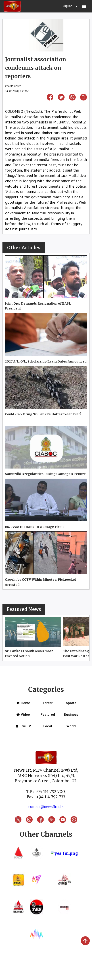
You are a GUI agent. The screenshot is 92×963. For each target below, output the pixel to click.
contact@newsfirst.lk (46, 807)
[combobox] (70, 6)
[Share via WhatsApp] (72, 99)
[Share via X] (61, 99)
